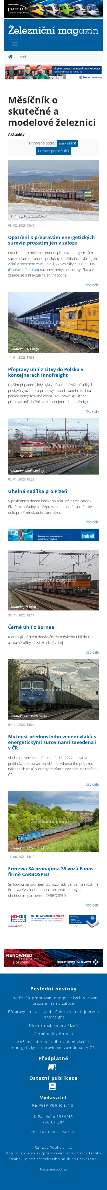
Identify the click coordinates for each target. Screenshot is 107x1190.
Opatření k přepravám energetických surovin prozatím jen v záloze (51, 240)
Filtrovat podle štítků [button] (53, 151)
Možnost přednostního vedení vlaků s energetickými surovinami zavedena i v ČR (52, 742)
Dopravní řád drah (23, 269)
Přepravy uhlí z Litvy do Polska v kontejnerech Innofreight (45, 372)
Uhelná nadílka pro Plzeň (37, 491)
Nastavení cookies (53, 1169)
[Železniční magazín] (53, 30)
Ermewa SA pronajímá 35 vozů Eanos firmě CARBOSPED (50, 871)
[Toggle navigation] (15, 44)
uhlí (66, 143)
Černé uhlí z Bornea (31, 627)
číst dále (92, 284)
